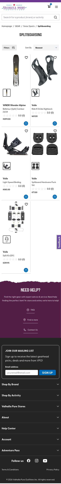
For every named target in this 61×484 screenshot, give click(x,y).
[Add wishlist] (26, 57)
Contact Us (33, 329)
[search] (55, 17)
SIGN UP (47, 373)
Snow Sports (29, 26)
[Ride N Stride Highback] (45, 70)
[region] (29, 460)
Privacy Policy (53, 469)
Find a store (32, 319)
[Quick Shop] (26, 123)
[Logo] (14, 7)
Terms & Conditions (10, 469)
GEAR (17, 26)
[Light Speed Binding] (16, 144)
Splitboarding (44, 26)
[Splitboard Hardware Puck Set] (45, 144)
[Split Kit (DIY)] (16, 217)
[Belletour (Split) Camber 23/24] (16, 70)
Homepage (7, 26)
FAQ (33, 309)
